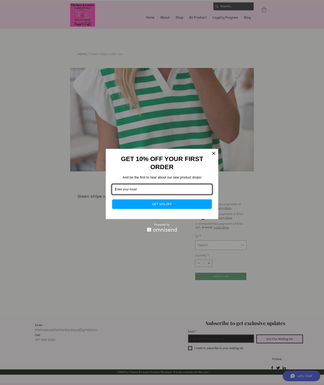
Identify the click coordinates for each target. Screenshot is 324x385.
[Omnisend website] (162, 227)
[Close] (213, 153)
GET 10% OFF (162, 204)
